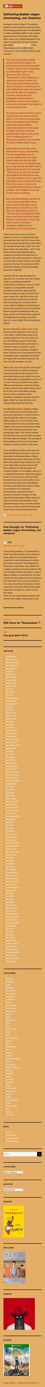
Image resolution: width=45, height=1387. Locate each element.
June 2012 (9, 692)
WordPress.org (12, 1141)
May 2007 (10, 828)
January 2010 (11, 736)
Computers (10, 996)
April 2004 (10, 938)
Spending (10, 1079)
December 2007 (12, 807)
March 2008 (11, 799)
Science (9, 1076)
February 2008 (12, 801)
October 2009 (11, 742)
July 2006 (9, 858)
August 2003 (11, 961)
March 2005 (11, 905)
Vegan (8, 1103)
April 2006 (10, 867)
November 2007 (12, 810)
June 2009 (10, 754)
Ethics (8, 1002)
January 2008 (11, 804)
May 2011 (9, 710)
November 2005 (12, 881)
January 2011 (11, 716)
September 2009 (12, 745)
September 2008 (12, 781)
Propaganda (11, 1064)
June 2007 (10, 825)
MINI (8, 1035)
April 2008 (10, 796)
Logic (8, 1026)
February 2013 (11, 677)
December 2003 (12, 949)
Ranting (9, 1070)
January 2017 (11, 657)
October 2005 (11, 884)
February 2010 (11, 733)
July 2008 (9, 787)
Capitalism (10, 991)
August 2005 (11, 890)
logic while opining (22, 45)
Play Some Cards (12, 1059)
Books (8, 985)
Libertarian (10, 1020)
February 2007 (12, 837)
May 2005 (10, 899)
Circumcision (11, 993)
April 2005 (10, 902)
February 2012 (11, 698)
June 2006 (10, 861)
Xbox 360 (9, 1115)
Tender (9, 1094)
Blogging (9, 982)
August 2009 (11, 748)
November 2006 (12, 846)
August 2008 (11, 784)
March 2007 (11, 834)
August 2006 (11, 855)
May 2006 (10, 864)
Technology (11, 1088)
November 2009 (12, 739)
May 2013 (9, 671)
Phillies (9, 1056)
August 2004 (11, 926)
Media (30, 515)
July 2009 (9, 751)
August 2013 (10, 668)
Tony (8, 515)
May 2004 (10, 935)
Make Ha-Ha (11, 1029)
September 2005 (12, 887)
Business (9, 988)
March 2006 (11, 870)
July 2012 (9, 689)
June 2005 (10, 896)
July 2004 (9, 929)
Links (8, 1023)
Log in (8, 1132)
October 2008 (11, 778)
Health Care (10, 1011)
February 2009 (12, 766)
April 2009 (10, 760)
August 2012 (10, 686)
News (8, 1050)
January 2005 (11, 911)
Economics (10, 999)
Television (10, 1091)
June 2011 (9, 707)
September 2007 (12, 816)
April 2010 (10, 728)
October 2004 (11, 920)
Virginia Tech (11, 1106)
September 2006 (12, 852)
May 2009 (10, 757)
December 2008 (12, 772)
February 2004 (12, 943)
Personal (9, 1053)
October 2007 (11, 813)
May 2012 (9, 695)
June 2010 (9, 722)
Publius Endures (12, 1067)
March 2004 (11, 941)
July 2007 (9, 822)
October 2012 (11, 683)
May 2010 (9, 725)
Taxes (8, 1085)
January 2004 (11, 946)
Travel (8, 1097)
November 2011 (12, 704)
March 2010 (10, 730)
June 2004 (10, 932)
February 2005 (12, 908)
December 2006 (12, 843)
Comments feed (12, 1138)
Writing (9, 1112)
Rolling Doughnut (9, 1383)
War (7, 1109)
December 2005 (12, 878)
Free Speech (11, 1005)
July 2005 (9, 893)
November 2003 (12, 952)
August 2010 (11, 719)
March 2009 (11, 763)
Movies (9, 1041)
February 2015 (11, 659)
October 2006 (11, 849)
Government (11, 1008)
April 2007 (10, 831)
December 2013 (12, 665)
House (8, 1017)
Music (8, 1044)
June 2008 (10, 790)
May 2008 (10, 793)
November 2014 (12, 662)
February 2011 (11, 713)
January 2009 (11, 769)
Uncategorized (12, 1100)
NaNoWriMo (11, 1047)
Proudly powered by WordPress (28, 1383)
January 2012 (11, 701)
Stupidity (9, 1082)
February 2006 (12, 872)
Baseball (9, 979)
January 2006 (11, 875)
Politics (9, 1062)
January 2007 (11, 840)
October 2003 (11, 955)
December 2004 (12, 914)
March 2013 (10, 674)
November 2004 (12, 917)
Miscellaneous (12, 1038)
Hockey (9, 1014)
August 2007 (11, 819)
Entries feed (11, 1135)
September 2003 (12, 958)
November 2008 (12, 775)
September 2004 (12, 923)
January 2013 (11, 680)
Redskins (10, 1073)
